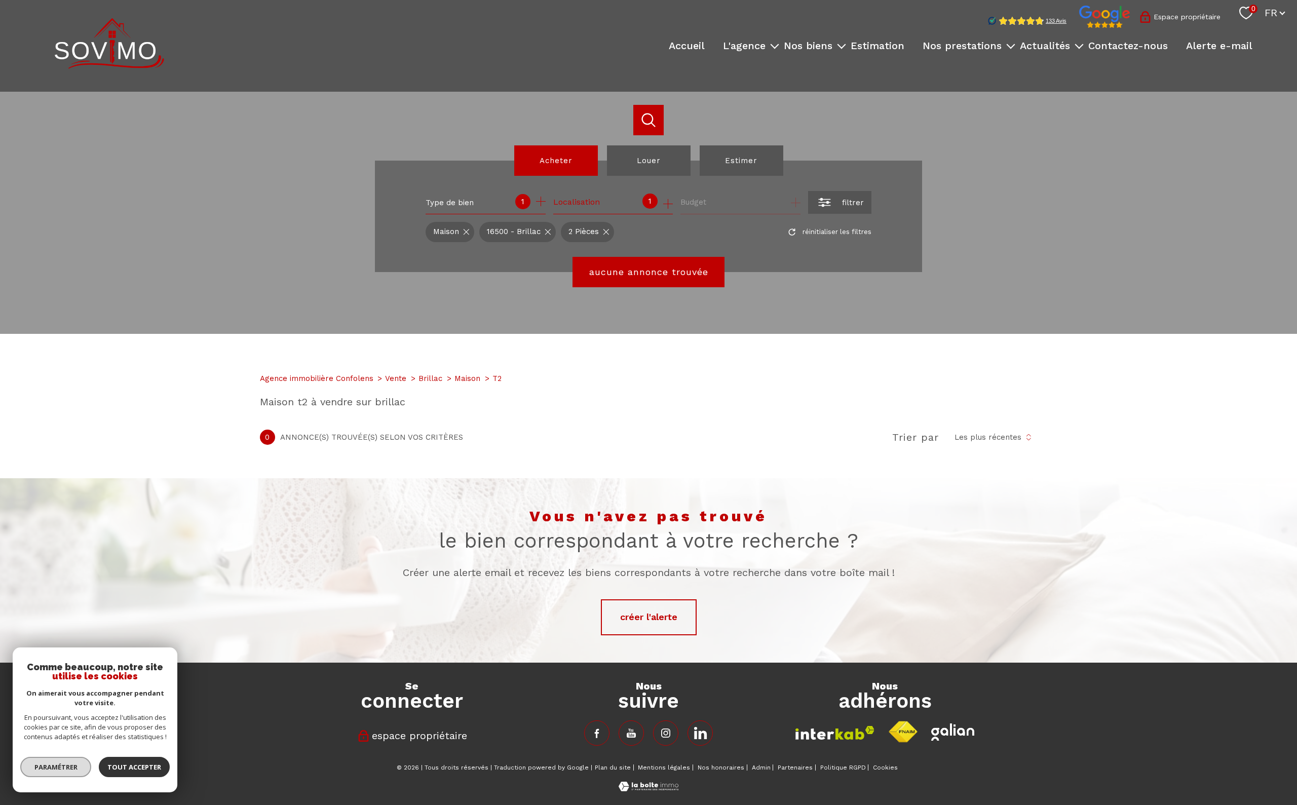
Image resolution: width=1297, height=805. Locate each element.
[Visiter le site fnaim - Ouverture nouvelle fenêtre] (903, 732)
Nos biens (808, 46)
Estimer (741, 160)
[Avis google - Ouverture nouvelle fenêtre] (1104, 17)
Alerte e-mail (1219, 46)
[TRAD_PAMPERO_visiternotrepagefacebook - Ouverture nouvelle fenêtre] (596, 733)
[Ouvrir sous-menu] (775, 45)
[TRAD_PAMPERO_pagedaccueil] (109, 65)
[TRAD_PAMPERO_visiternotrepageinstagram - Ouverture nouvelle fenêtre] (665, 733)
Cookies (885, 767)
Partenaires (795, 767)
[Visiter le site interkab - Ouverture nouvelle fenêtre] (834, 733)
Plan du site (613, 767)
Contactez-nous (1128, 46)
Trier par (915, 437)
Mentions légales (664, 767)
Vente (395, 378)
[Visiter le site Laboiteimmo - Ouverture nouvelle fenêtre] (648, 788)
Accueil (687, 46)
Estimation (877, 46)
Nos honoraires (721, 767)
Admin (761, 767)
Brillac (430, 378)
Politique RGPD (843, 767)
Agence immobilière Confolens (316, 378)
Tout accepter (134, 767)
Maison (467, 378)
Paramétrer (56, 767)
